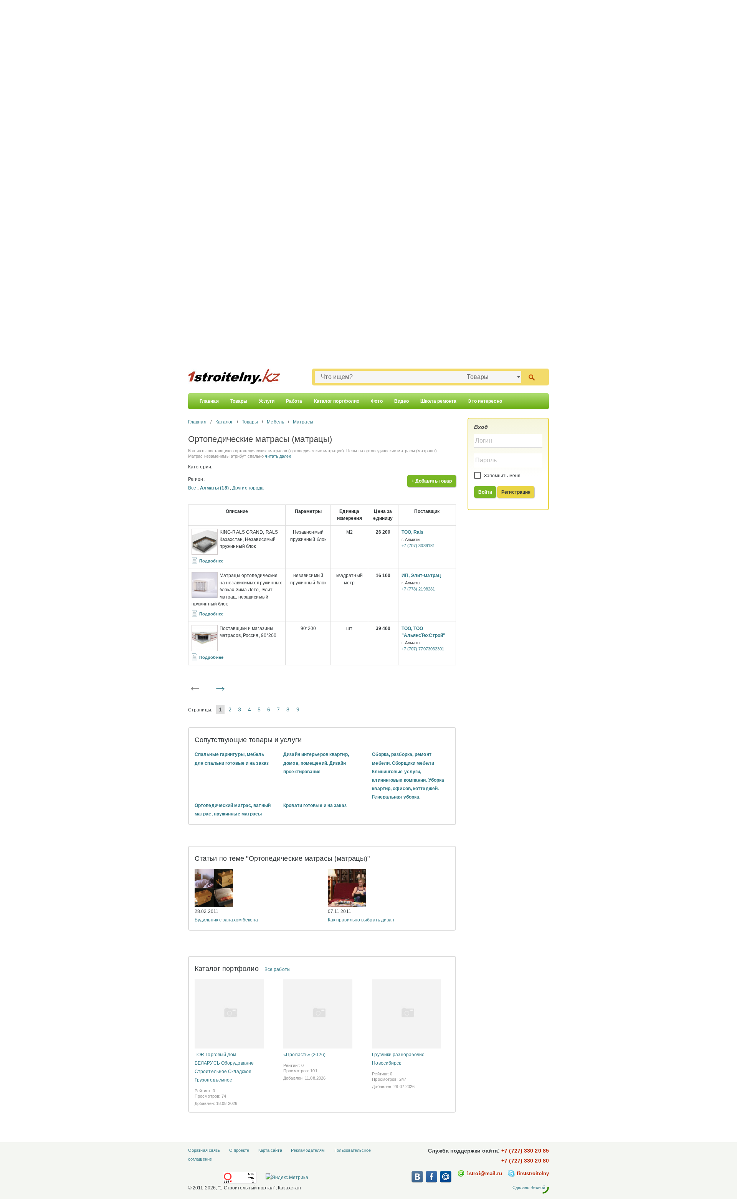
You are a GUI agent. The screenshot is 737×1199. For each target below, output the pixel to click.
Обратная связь (204, 1150)
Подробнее (211, 561)
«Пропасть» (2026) (304, 1054)
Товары (239, 401)
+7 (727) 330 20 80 (525, 1161)
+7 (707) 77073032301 (423, 649)
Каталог (224, 422)
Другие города (248, 488)
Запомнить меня (502, 475)
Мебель (275, 422)
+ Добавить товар (431, 481)
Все (192, 488)
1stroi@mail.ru (484, 1173)
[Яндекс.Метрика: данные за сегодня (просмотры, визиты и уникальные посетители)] (287, 1177)
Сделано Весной (528, 1187)
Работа (294, 401)
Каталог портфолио (337, 401)
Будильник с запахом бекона (226, 920)
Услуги (266, 401)
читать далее (278, 456)
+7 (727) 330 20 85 (525, 1151)
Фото (376, 401)
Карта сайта (270, 1150)
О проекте (239, 1150)
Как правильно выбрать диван (361, 920)
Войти (485, 492)
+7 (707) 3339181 (418, 545)
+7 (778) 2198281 (418, 589)
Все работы (277, 969)
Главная (209, 401)
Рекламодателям (308, 1150)
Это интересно (485, 401)
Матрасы (303, 422)
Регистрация (515, 492)
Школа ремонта (438, 401)
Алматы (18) (214, 488)
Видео (401, 401)
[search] (531, 377)
